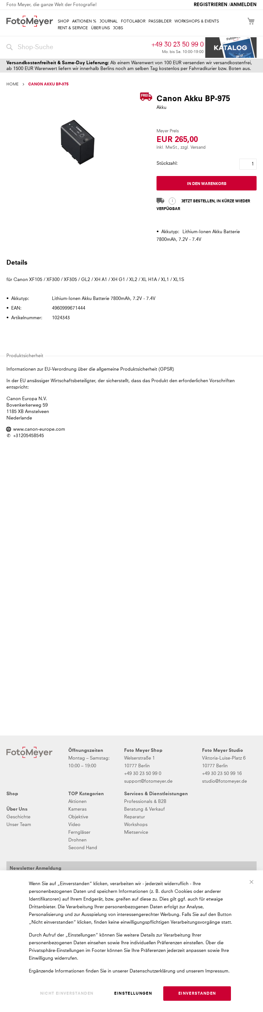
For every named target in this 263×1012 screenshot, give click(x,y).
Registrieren (210, 5)
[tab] (130, 262)
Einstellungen (133, 994)
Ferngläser (79, 832)
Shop (12, 794)
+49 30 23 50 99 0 (177, 44)
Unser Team (18, 825)
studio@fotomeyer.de (224, 781)
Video (74, 825)
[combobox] (77, 47)
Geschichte (18, 817)
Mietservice (136, 832)
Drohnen (77, 840)
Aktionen (77, 801)
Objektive (78, 817)
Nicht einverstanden (67, 994)
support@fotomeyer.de (148, 781)
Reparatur (134, 817)
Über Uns (17, 809)
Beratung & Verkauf (144, 809)
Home (12, 84)
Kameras (77, 809)
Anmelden (243, 5)
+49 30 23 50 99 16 (222, 773)
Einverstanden (197, 994)
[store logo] (29, 21)
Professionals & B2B (145, 801)
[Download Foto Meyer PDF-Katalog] (231, 47)
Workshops (136, 825)
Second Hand (82, 848)
